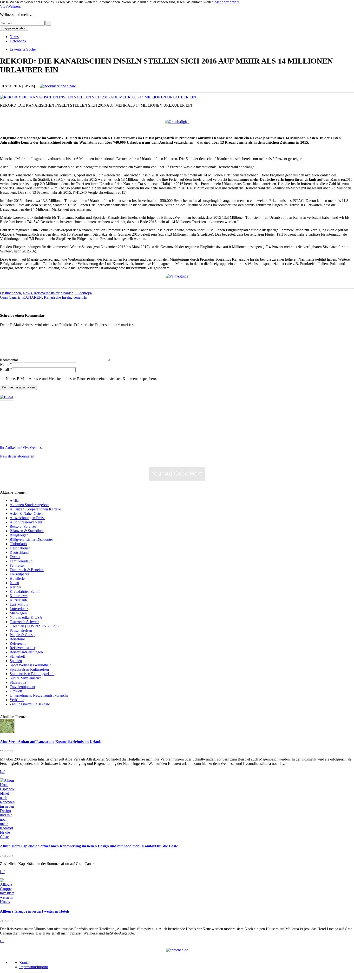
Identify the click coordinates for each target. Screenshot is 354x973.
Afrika (15, 500)
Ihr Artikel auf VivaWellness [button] (21, 447)
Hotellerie (17, 578)
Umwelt (16, 691)
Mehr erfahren (225, 2)
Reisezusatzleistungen (26, 652)
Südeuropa (83, 293)
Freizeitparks (19, 574)
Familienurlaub (21, 561)
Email (4, 369)
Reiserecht (18, 643)
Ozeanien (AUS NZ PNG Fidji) (34, 626)
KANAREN (32, 297)
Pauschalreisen (21, 630)
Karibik (15, 587)
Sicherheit (17, 656)
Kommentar (9, 360)
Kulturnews (18, 596)
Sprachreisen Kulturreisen (29, 669)
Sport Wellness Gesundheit (30, 665)
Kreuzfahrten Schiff (25, 591)
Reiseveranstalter (46, 293)
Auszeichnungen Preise (27, 518)
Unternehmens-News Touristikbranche (39, 695)
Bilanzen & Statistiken (27, 531)
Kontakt (25, 962)
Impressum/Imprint (33, 967)
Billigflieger (19, 535)
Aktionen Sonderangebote (29, 505)
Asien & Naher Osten (26, 513)
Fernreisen (18, 565)
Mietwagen (18, 613)
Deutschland (19, 552)
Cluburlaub (18, 544)
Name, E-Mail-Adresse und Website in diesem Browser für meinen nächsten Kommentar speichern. (81, 379)
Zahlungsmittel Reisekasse (30, 704)
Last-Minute (19, 604)
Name (4, 364)
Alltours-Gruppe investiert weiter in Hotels (34, 911)
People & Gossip (22, 635)
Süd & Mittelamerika (25, 678)
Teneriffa (80, 297)
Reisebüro (17, 639)
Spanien (67, 293)
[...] (2, 772)
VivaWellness (10, 6)
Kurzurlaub (18, 600)
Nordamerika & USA (26, 617)
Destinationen (10, 293)
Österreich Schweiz (24, 622)
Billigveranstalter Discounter (31, 539)
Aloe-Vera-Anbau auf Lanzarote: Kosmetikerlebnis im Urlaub (50, 742)
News (14, 37)
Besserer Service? (23, 526)
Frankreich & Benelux (27, 570)
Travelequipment (22, 687)
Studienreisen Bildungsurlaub (32, 674)
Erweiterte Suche (23, 49)
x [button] (238, 2)
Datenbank (18, 41)
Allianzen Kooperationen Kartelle (35, 509)
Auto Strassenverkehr (26, 522)
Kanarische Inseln (57, 297)
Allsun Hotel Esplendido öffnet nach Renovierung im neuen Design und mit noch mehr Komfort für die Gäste (89, 846)
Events (15, 557)
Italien (14, 583)
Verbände (17, 700)
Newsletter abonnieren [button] (17, 456)
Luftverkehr (19, 609)
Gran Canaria (10, 297)
